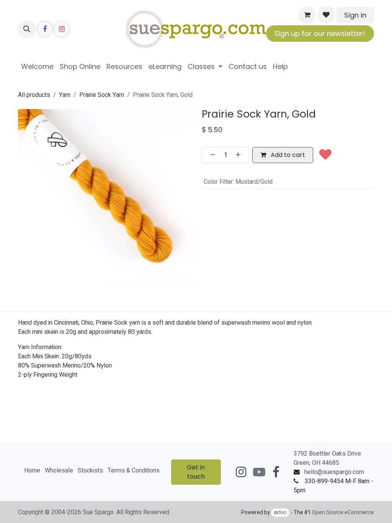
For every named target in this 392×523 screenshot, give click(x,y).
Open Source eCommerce (343, 512)
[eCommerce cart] (307, 15)
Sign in (355, 15)
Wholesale (59, 470)
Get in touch (196, 472)
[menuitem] (37, 66)
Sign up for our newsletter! (319, 33)
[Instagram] (61, 29)
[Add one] (240, 155)
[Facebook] (44, 29)
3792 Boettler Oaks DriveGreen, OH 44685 (327, 458)
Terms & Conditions (134, 470)
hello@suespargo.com (334, 472)
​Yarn (64, 95)
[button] (27, 29)
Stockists (90, 470)
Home (32, 470)
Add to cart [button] (287, 154)
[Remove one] (210, 155)
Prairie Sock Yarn (101, 95)
